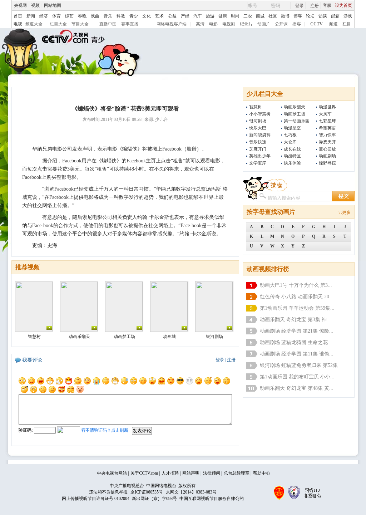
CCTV (316, 23)
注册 (314, 5)
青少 (133, 16)
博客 (297, 16)
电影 (213, 23)
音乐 (108, 16)
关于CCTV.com (144, 473)
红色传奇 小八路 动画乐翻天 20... (296, 296)
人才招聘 (170, 473)
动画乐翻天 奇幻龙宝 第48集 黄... (296, 388)
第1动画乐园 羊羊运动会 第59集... (297, 308)
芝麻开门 (257, 149)
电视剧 (228, 23)
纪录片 (246, 23)
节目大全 (80, 23)
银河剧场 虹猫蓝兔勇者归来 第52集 (299, 365)
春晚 (82, 16)
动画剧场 (327, 155)
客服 (327, 5)
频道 (333, 23)
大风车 (325, 114)
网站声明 (190, 473)
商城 (260, 16)
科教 (121, 16)
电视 (18, 23)
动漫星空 (292, 128)
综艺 (69, 16)
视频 (35, 5)
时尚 (235, 16)
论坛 (310, 16)
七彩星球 (327, 120)
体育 (56, 16)
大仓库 (290, 141)
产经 (185, 16)
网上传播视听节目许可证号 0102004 (95, 498)
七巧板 (290, 134)
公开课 (281, 23)
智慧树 (255, 106)
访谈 (322, 16)
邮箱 (335, 16)
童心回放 (327, 149)
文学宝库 (257, 163)
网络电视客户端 (172, 23)
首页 (18, 16)
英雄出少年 (260, 155)
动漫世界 (327, 106)
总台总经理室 (236, 473)
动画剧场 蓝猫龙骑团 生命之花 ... (296, 342)
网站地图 (52, 5)
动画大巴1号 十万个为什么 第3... (296, 285)
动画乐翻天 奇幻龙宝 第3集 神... (295, 319)
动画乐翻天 (294, 106)
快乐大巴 (257, 128)
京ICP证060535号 (146, 492)
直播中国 (108, 23)
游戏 (347, 16)
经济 (43, 16)
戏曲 (95, 16)
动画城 (169, 336)
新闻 (30, 16)
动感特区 (292, 155)
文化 (146, 16)
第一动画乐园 (297, 120)
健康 (222, 16)
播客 (296, 23)
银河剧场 (257, 120)
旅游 (210, 16)
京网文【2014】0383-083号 (191, 492)
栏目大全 (58, 23)
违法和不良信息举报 (108, 492)
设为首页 (343, 5)
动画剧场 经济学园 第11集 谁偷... (296, 354)
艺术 (159, 16)
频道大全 (34, 23)
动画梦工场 (294, 114)
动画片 (263, 23)
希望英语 (327, 128)
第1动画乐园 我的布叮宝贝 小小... (297, 376)
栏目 (346, 23)
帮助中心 (261, 473)
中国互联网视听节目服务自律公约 (211, 498)
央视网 (20, 5)
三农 (247, 16)
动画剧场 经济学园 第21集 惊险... (296, 331)
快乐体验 (292, 163)
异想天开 (327, 141)
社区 (272, 16)
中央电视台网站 (112, 473)
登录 (299, 5)
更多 (346, 212)
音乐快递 (257, 141)
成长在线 (292, 149)
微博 (285, 16)
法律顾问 (211, 473)
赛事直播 (129, 23)
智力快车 (327, 134)
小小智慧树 (260, 114)
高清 (200, 23)
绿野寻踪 (327, 163)
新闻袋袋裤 (260, 134)
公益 (172, 16)
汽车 (197, 16)
